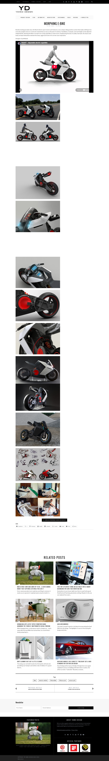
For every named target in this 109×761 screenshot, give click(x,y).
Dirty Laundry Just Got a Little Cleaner (29, 661)
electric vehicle (43, 680)
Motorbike (53, 680)
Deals (69, 17)
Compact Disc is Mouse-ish (74, 688)
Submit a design (36, 1)
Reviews (75, 17)
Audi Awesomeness (62, 624)
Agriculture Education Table (35, 688)
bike (35, 680)
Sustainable (61, 17)
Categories (26, 1)
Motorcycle (62, 680)
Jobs (49, 1)
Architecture (51, 17)
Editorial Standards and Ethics (64, 730)
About (18, 1)
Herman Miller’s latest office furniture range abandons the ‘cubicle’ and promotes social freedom (33, 625)
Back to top (20, 758)
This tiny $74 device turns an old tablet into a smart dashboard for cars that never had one (74, 588)
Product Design (25, 17)
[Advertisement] (66, 9)
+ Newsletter (84, 17)
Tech (33, 17)
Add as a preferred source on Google (55, 520)
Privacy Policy (74, 730)
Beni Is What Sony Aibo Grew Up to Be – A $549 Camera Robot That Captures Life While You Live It (33, 588)
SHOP (44, 1)
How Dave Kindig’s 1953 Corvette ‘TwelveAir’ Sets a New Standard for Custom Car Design (74, 662)
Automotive (41, 17)
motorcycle (72, 680)
